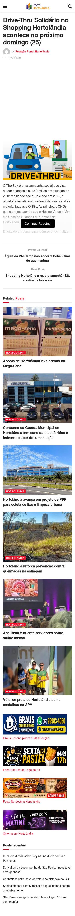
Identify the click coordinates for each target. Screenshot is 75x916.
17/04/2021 (14, 57)
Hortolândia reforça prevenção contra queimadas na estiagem (34, 568)
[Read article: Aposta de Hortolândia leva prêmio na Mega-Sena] (37, 331)
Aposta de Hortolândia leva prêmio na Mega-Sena (34, 363)
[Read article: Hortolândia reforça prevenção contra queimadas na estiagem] (37, 537)
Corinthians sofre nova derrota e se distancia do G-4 (36, 879)
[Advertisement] (37, 99)
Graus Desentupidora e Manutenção (26, 738)
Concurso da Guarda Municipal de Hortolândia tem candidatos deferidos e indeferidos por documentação (35, 432)
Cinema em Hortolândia (18, 833)
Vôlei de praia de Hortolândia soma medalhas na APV (32, 702)
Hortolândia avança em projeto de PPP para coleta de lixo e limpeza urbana (34, 502)
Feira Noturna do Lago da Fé (21, 770)
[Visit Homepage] (37, 6)
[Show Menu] (5, 6)
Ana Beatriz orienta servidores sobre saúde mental (33, 635)
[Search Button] (70, 6)
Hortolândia (15, 352)
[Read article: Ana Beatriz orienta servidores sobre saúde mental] (37, 603)
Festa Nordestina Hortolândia (21, 801)
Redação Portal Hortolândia (32, 51)
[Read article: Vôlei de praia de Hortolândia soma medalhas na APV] (37, 670)
